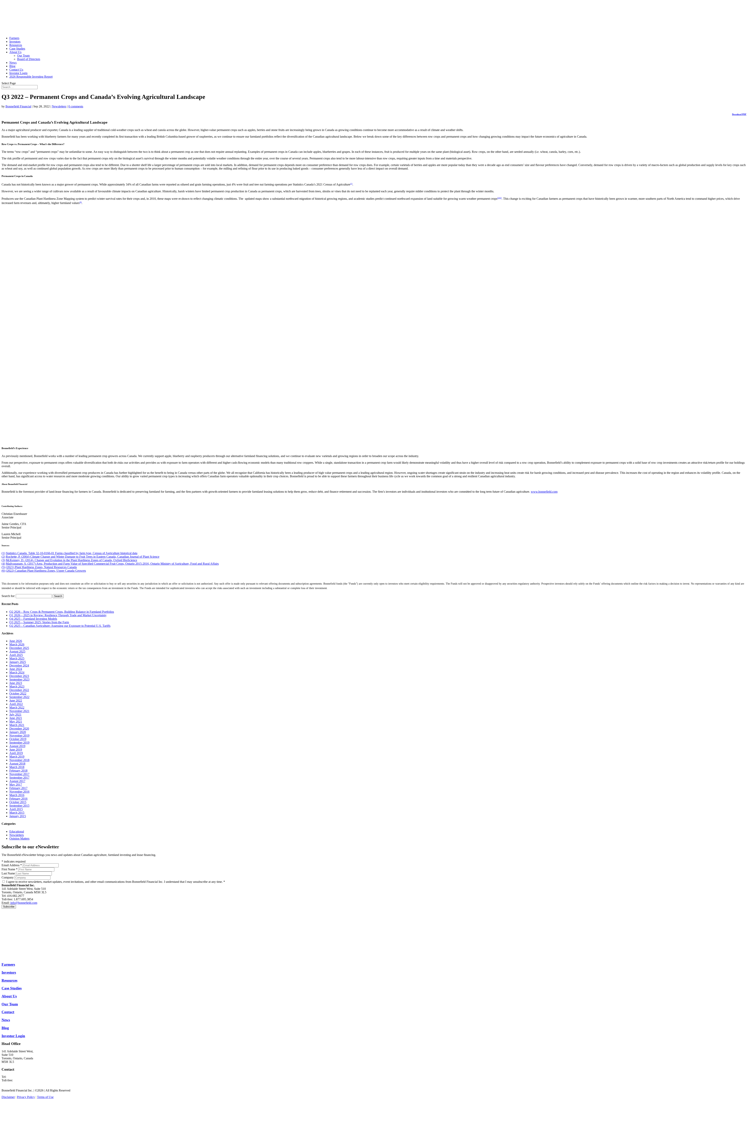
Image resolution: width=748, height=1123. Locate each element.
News (13, 62)
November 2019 (19, 735)
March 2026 (16, 644)
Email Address (12, 865)
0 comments (75, 106)
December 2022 (19, 690)
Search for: (8, 596)
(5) (3, 567)
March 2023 (16, 686)
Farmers (14, 38)
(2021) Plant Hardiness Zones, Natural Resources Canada (41, 567)
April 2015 (16, 809)
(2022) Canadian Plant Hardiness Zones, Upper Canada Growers (46, 570)
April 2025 (16, 655)
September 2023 (19, 679)
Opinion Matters (19, 838)
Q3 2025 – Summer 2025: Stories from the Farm (39, 622)
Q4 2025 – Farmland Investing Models (33, 618)
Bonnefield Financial (18, 106)
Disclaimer (8, 1097)
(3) (500, 198)
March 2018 (16, 767)
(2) (498, 198)
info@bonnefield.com (23, 902)
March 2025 (16, 658)
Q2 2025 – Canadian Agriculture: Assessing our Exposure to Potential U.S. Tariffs (59, 625)
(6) (3, 570)
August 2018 (17, 763)
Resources (15, 45)
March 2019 (16, 756)
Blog (12, 66)
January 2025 (17, 662)
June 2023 (15, 683)
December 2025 (19, 648)
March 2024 (16, 672)
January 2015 (17, 816)
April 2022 (16, 704)
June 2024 (15, 669)
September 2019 (19, 742)
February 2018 (18, 770)
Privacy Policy (26, 1097)
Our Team (23, 55)
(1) (351, 184)
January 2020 (17, 732)
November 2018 (19, 760)
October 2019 (17, 739)
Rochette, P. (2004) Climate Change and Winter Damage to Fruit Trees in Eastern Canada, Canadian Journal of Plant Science (82, 556)
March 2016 (16, 795)
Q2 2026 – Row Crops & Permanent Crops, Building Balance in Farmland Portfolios (61, 611)
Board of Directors (28, 59)
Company (8, 877)
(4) (80, 202)
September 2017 (19, 777)
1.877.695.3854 (23, 1080)
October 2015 (17, 802)
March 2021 (16, 725)
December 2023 (19, 676)
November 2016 (19, 791)
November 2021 (19, 711)
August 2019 (17, 746)
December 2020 (19, 728)
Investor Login (18, 73)
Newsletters (59, 106)
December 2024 (19, 665)
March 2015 (16, 812)
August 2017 (17, 781)
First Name (10, 869)
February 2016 (18, 798)
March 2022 (16, 707)
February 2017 (18, 788)
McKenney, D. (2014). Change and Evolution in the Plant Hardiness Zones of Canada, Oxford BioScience (71, 560)
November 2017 (19, 774)
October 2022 (17, 693)
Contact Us (16, 69)
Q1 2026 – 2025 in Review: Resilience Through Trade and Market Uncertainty (58, 615)
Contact (8, 1012)
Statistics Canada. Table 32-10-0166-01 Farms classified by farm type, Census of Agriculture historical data (71, 553)
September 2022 (19, 697)
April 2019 (16, 753)
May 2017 (15, 784)
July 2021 (15, 714)
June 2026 (15, 641)
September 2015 (19, 805)
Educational (16, 831)
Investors (14, 41)
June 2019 (15, 749)
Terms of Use (45, 1097)
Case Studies (17, 48)
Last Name (8, 873)
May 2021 (15, 721)
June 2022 (15, 700)
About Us (15, 52)
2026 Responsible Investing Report (31, 76)
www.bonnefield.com (544, 491)
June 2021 (15, 718)
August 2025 (17, 651)
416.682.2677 (15, 1076)
